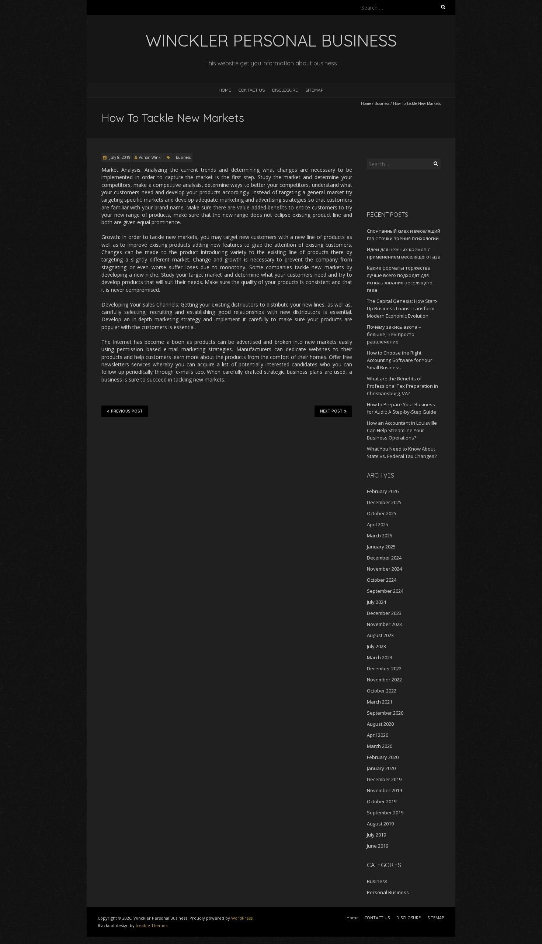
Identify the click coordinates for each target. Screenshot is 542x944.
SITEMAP (314, 90)
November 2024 (384, 568)
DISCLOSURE (285, 90)
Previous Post (127, 411)
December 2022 (384, 668)
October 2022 (381, 690)
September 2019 (385, 812)
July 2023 (376, 646)
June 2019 (377, 845)
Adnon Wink (150, 157)
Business (382, 103)
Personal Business (388, 892)
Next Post (331, 411)
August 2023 (380, 635)
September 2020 (385, 712)
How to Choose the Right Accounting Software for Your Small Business (399, 360)
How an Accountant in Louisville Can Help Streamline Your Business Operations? (402, 430)
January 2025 (381, 546)
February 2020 (383, 757)
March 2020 (379, 746)
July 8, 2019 (119, 157)
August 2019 (380, 823)
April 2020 (377, 735)
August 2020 (380, 724)
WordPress (242, 918)
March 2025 (379, 535)
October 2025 (381, 513)
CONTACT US (252, 90)
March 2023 (379, 657)
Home (225, 90)
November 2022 (384, 679)
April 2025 (377, 524)
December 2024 (384, 557)
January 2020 (381, 768)
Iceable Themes (151, 925)
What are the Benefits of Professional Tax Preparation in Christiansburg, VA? (402, 386)
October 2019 (381, 801)
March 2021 (379, 701)
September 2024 (385, 591)
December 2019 (384, 779)
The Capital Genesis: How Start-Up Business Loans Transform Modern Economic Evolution (402, 308)
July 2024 (376, 602)
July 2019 (376, 834)
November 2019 (384, 790)
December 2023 (384, 613)
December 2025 (384, 502)
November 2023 (384, 624)
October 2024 (381, 580)
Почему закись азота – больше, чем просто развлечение (394, 334)
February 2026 (383, 491)
